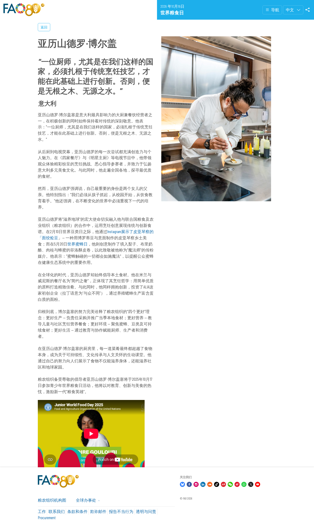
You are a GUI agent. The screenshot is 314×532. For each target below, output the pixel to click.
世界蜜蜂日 (77, 243)
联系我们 (56, 511)
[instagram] (196, 483)
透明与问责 (146, 511)
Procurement (47, 517)
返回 (44, 27)
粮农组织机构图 (52, 500)
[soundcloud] (209, 483)
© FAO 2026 (186, 498)
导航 (275, 9)
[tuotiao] (223, 483)
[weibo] (237, 483)
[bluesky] (182, 483)
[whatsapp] (244, 483)
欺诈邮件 (98, 511)
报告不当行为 (121, 511)
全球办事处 (86, 500)
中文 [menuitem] (290, 9)
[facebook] (189, 483)
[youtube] (257, 483)
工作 (42, 511)
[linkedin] (202, 483)
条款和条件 (77, 511)
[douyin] (216, 483)
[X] (250, 483)
